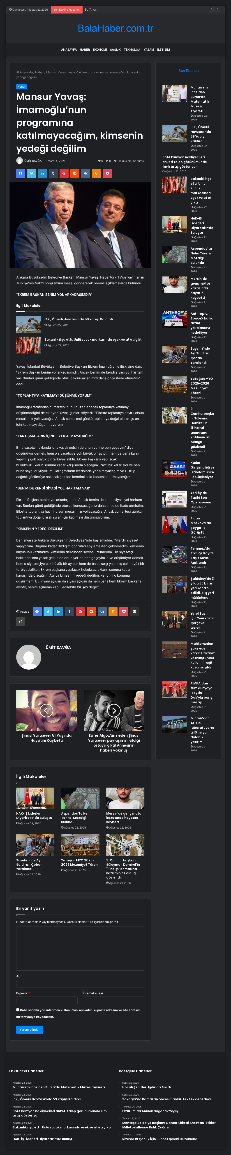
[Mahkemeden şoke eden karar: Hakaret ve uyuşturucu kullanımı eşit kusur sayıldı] (174, 649)
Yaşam (149, 49)
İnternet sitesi (93, 993)
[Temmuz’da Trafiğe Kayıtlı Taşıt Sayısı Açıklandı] (174, 554)
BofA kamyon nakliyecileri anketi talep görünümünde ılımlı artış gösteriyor (136, 9)
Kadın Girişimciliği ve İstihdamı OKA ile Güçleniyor (203, 469)
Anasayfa (69, 49)
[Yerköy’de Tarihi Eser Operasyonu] (174, 499)
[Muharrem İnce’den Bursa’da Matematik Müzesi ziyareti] (174, 93)
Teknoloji (132, 49)
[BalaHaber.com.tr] (115, 28)
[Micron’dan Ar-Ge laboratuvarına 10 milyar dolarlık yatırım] (174, 724)
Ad (19, 976)
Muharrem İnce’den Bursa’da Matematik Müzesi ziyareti (200, 99)
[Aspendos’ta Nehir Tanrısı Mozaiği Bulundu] (80, 798)
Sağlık (115, 49)
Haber (85, 49)
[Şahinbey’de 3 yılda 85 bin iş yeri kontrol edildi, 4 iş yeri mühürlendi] (174, 584)
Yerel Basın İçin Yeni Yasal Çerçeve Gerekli (202, 620)
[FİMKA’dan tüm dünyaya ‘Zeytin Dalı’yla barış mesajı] (174, 689)
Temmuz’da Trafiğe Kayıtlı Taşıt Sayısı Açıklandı (202, 555)
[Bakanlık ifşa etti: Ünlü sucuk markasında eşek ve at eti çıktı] (28, 345)
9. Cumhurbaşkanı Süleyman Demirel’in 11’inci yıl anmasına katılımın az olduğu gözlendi (123, 869)
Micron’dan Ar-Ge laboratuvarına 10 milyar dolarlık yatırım (202, 730)
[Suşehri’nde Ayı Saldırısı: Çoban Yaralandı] (35, 845)
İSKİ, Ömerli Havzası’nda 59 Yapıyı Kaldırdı (78, 319)
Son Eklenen (189, 70)
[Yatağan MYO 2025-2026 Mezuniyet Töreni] (80, 845)
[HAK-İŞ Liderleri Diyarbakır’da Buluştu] (35, 798)
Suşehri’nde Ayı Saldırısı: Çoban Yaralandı (29, 864)
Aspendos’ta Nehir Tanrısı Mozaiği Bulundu (76, 817)
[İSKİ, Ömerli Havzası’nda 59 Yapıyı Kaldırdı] (28, 324)
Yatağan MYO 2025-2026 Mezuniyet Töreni (80, 862)
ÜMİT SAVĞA (33, 161)
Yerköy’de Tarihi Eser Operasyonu (201, 498)
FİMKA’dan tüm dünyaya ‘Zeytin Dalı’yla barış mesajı (202, 692)
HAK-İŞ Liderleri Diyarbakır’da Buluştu (34, 815)
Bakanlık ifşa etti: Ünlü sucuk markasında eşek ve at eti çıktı (93, 339)
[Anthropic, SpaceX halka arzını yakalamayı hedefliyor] (174, 319)
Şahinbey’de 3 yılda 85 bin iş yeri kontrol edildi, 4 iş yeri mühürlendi (202, 588)
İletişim (163, 49)
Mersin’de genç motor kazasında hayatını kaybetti (124, 817)
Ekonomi (100, 49)
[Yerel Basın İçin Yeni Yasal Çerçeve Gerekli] (174, 619)
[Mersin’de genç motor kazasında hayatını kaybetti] (125, 798)
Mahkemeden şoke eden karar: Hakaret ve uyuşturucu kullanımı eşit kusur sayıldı (203, 655)
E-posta (23, 993)
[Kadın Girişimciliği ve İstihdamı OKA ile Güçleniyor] (174, 468)
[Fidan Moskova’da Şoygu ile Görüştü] (174, 524)
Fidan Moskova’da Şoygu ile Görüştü (201, 525)
